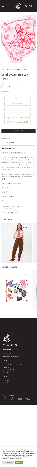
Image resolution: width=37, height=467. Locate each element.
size (2, 83)
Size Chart (4, 138)
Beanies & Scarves (22, 69)
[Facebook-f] (4, 345)
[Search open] (26, 6)
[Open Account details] (34, 6)
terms (17, 118)
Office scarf (17, 303)
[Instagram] (8, 345)
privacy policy (26, 118)
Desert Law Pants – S (17, 256)
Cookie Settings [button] (8, 462)
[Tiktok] (12, 345)
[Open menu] (2, 6)
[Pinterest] (16, 345)
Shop (2, 69)
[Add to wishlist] (17, 253)
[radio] (8, 86)
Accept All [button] (19, 462)
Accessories (10, 69)
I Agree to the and (18, 118)
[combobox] (7, 109)
